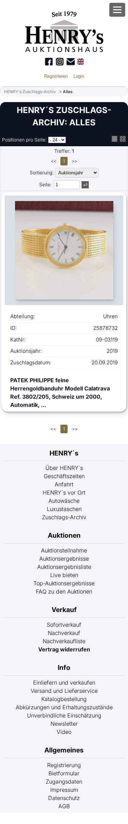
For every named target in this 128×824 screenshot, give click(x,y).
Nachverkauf (64, 632)
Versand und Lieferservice (64, 690)
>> (74, 161)
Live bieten (64, 575)
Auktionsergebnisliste (64, 566)
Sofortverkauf (64, 624)
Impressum (64, 789)
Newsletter (64, 723)
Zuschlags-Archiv (64, 517)
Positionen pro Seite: (24, 139)
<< (53, 161)
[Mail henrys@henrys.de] (71, 62)
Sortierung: (42, 172)
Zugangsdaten (64, 781)
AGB (64, 806)
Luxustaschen (64, 508)
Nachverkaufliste (64, 641)
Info (64, 667)
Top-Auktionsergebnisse (64, 583)
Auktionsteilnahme (64, 550)
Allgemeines (64, 750)
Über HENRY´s (64, 467)
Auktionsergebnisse (64, 558)
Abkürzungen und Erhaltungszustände (64, 707)
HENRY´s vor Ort (64, 492)
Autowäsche (64, 500)
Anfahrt (64, 484)
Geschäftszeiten (64, 476)
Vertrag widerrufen (64, 649)
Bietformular (64, 773)
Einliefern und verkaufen (64, 682)
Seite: (45, 184)
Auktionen (64, 535)
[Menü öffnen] (117, 10)
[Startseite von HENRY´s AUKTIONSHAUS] (64, 50)
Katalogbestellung (64, 699)
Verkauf (64, 609)
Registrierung (64, 765)
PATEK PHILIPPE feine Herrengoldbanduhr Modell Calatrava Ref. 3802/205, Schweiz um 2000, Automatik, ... (60, 392)
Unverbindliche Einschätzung (64, 715)
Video (64, 731)
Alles (68, 91)
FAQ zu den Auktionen (64, 591)
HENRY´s (64, 453)
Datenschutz (64, 798)
